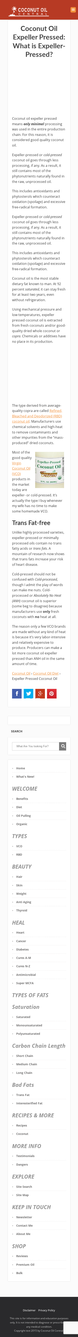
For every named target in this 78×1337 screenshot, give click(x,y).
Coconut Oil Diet (46, 673)
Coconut (22, 1134)
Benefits (22, 799)
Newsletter (24, 1217)
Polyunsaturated (28, 1034)
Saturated (23, 1017)
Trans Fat (23, 1095)
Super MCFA (25, 983)
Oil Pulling (23, 816)
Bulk (19, 1273)
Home (20, 768)
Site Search (24, 1187)
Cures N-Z (23, 966)
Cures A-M (23, 958)
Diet (19, 807)
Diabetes (22, 949)
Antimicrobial (26, 975)
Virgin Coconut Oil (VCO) (21, 468)
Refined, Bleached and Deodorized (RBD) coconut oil (37, 416)
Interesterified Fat (29, 1103)
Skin (19, 885)
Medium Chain (26, 1064)
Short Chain (24, 1056)
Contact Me (24, 1225)
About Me (23, 1234)
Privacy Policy (46, 1310)
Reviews (22, 1256)
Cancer (21, 941)
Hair (19, 877)
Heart (20, 932)
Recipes (21, 1125)
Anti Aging (23, 902)
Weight (21, 894)
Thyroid (21, 910)
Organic (21, 824)
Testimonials (25, 1156)
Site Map (22, 1195)
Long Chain (24, 1073)
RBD (19, 854)
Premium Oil (25, 1265)
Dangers (22, 1164)
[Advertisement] (39, 88)
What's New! (25, 777)
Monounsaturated (29, 1025)
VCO (19, 846)
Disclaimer (29, 1310)
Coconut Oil (21, 673)
